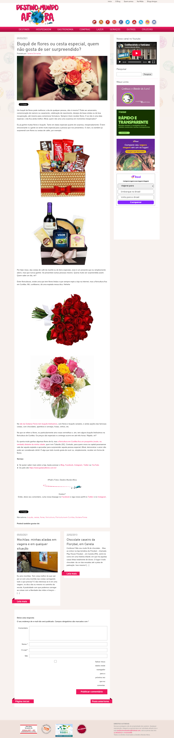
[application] (137, 53)
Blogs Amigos (152, 1)
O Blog (117, 1)
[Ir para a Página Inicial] (37, 14)
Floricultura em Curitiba (64, 517)
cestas (36, 517)
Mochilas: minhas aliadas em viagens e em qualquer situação (36, 544)
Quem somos (128, 1)
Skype (141, 22)
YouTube (134, 22)
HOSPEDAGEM (43, 29)
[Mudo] (149, 62)
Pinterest (108, 22)
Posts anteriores (100, 701)
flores (42, 517)
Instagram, (78, 465)
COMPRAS (85, 29)
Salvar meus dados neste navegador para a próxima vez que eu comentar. (100, 673)
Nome (25, 644)
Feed (101, 22)
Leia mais (22, 601)
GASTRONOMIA (65, 29)
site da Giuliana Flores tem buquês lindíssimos (38, 424)
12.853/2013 (118, 733)
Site (26, 656)
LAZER (100, 29)
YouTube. (95, 465)
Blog (62, 465)
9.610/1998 (128, 733)
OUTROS (131, 29)
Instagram (147, 22)
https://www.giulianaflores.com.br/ (42, 468)
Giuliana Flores (81, 517)
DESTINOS (24, 29)
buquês (30, 517)
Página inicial (22, 701)
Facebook (121, 22)
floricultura (50, 517)
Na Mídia (140, 1)
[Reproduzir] (120, 62)
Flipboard (94, 22)
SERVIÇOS (115, 29)
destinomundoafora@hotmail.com (128, 730)
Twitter (128, 22)
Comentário (23, 628)
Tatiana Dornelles (34, 53)
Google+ (114, 22)
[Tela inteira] (153, 62)
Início (110, 1)
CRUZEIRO (147, 29)
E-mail (154, 22)
